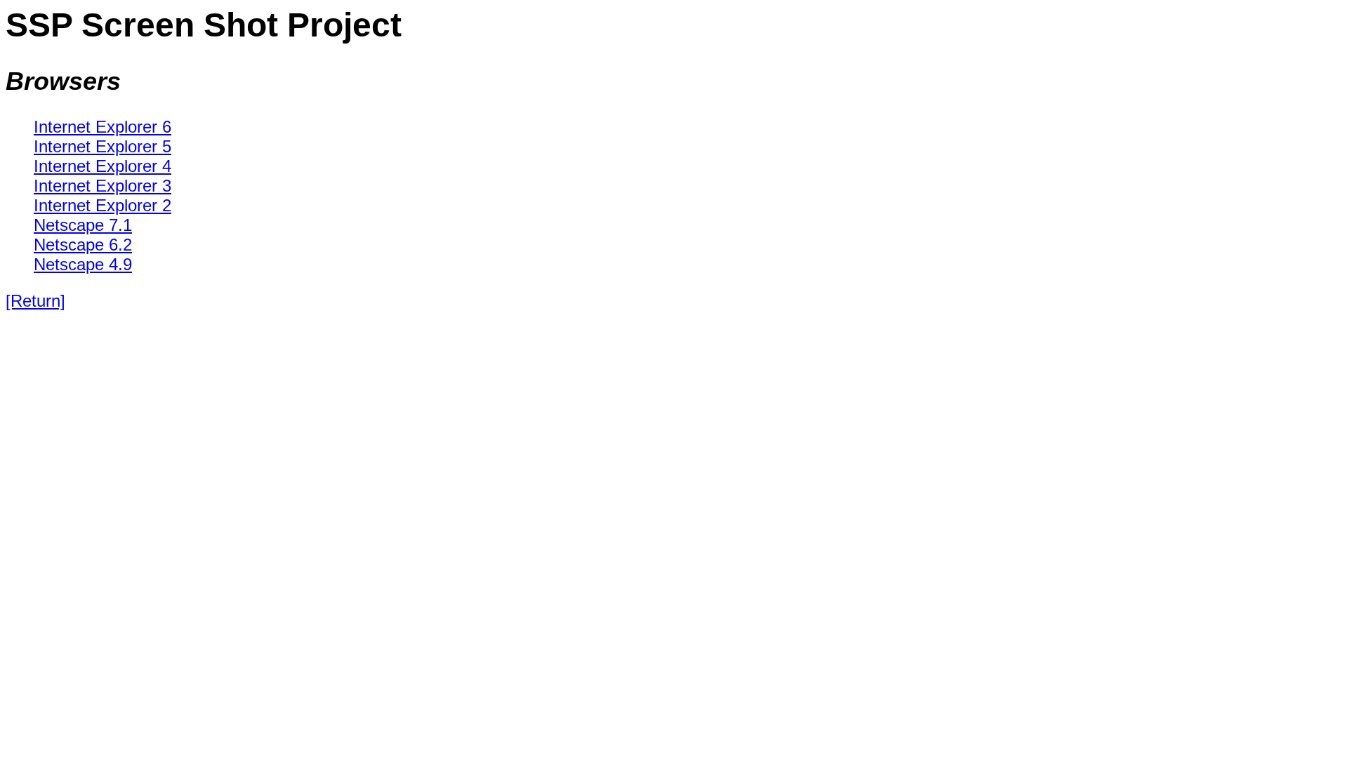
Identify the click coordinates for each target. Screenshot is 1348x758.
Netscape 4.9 (83, 264)
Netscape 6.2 (83, 244)
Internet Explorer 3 (102, 185)
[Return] (35, 300)
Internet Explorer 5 (102, 146)
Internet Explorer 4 (102, 166)
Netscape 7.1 (83, 224)
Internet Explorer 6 (102, 126)
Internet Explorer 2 (102, 205)
